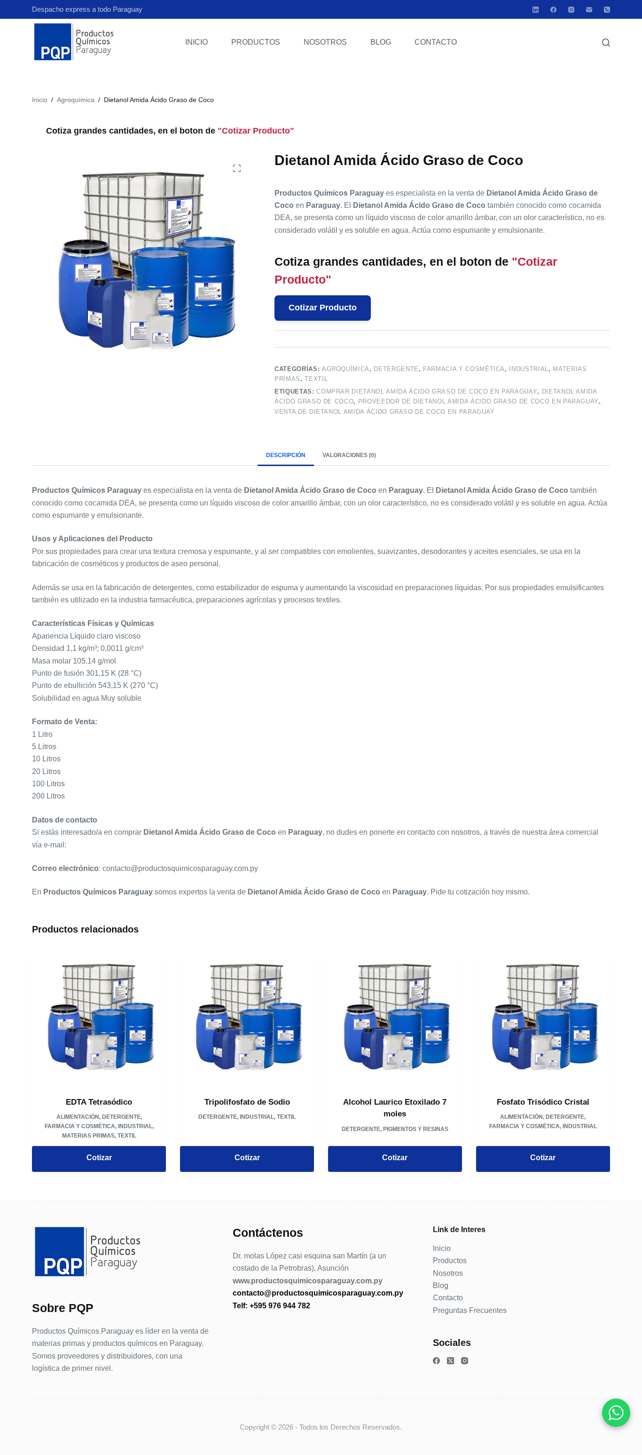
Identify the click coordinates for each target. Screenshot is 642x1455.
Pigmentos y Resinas (415, 1129)
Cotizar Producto (323, 307)
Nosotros (325, 42)
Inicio (196, 42)
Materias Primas (88, 1135)
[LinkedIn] (535, 10)
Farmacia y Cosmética (464, 368)
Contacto (436, 42)
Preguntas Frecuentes (470, 1310)
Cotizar (99, 1158)
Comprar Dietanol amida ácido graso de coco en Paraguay (426, 391)
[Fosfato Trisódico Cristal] (543, 1017)
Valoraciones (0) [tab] (349, 455)
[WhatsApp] (616, 1413)
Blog (380, 42)
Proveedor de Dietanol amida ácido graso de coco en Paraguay (478, 401)
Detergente (396, 368)
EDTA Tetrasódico (99, 1102)
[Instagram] (571, 10)
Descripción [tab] (285, 455)
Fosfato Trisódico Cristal (543, 1102)
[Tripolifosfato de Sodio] (247, 1017)
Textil (316, 378)
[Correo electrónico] (589, 10)
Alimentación (77, 1117)
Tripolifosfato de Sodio (247, 1102)
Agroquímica (345, 368)
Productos (255, 42)
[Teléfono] (607, 10)
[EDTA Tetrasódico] (99, 1017)
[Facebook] (553, 10)
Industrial (528, 368)
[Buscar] (606, 43)
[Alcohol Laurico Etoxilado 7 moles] (395, 1017)
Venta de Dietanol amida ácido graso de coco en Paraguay (384, 411)
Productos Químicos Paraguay (82, 1331)
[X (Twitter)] (450, 1360)
